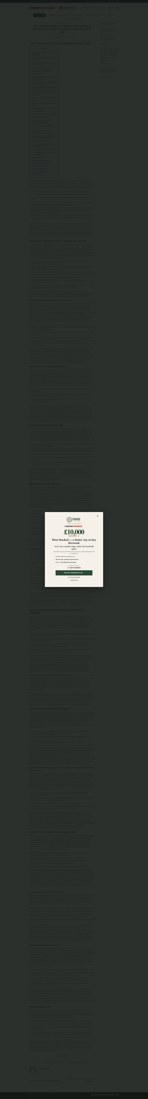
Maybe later (74, 580)
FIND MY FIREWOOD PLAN (74, 573)
